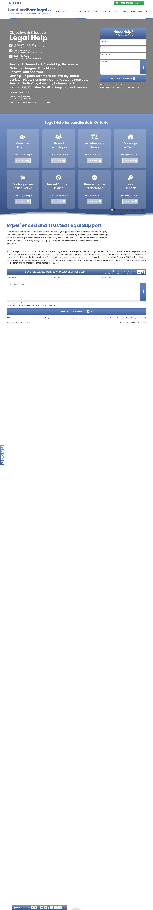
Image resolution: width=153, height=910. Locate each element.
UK (127, 273)
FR (126, 271)
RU (118, 273)
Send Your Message (121, 78)
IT (106, 273)
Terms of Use (142, 322)
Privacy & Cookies (128, 322)
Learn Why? (135, 87)
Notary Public (128, 12)
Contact (142, 12)
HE (132, 271)
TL (124, 273)
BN (108, 271)
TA (121, 273)
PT (115, 273)
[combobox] (76, 304)
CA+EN (113, 271)
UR (129, 273)
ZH (135, 273)
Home (58, 12)
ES (121, 271)
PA (112, 273)
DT (118, 271)
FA (124, 271)
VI (132, 273)
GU (129, 271)
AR (105, 271)
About (66, 12)
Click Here (21, 160)
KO (109, 273)
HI (135, 271)
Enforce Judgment (109, 12)
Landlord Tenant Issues (84, 12)
